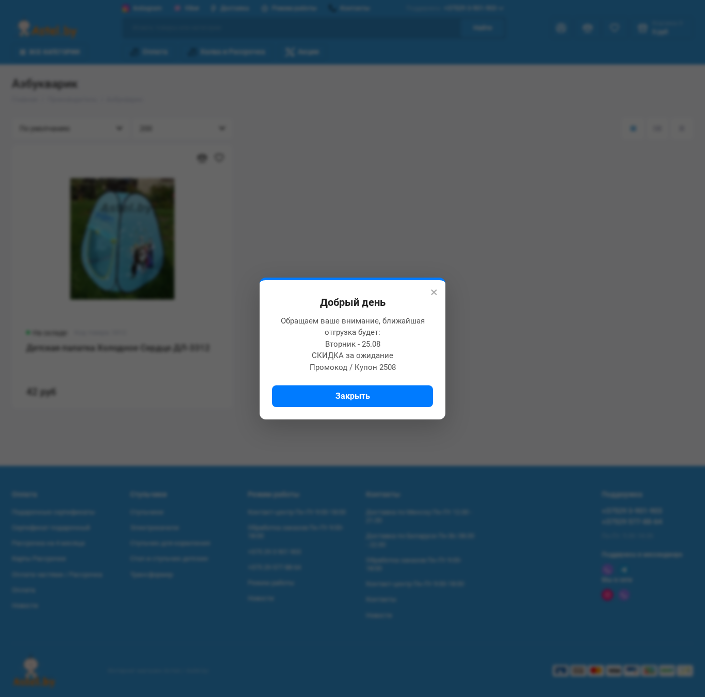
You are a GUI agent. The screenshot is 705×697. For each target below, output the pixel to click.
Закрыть (352, 396)
